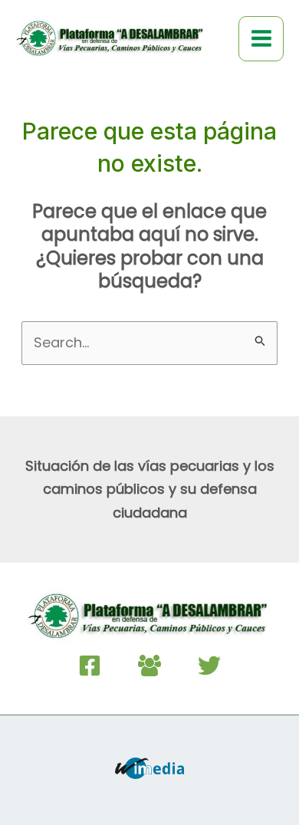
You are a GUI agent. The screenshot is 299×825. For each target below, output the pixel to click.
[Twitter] (209, 665)
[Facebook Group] (149, 665)
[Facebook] (89, 665)
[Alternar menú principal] (261, 38)
